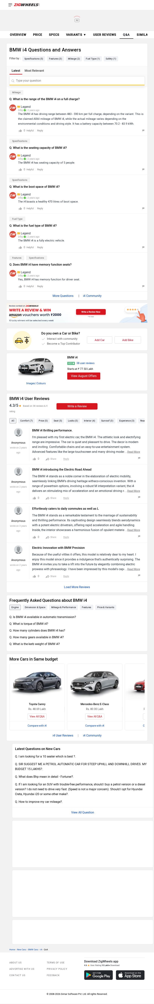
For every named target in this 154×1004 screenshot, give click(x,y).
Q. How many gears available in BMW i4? (36, 637)
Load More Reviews (77, 587)
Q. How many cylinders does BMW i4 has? (37, 630)
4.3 (70, 363)
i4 (41, 900)
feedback (53, 925)
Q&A (126, 34)
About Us (15, 913)
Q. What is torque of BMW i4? (28, 624)
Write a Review (77, 406)
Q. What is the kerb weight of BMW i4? (34, 644)
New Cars (21, 900)
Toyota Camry (37, 704)
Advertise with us (21, 919)
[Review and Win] (77, 313)
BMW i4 (72, 357)
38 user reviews (85, 363)
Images (30, 383)
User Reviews (104, 34)
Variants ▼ (76, 34)
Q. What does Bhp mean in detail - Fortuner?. (44, 776)
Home (12, 900)
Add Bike (127, 340)
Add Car (100, 340)
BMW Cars (33, 900)
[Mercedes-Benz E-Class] (94, 682)
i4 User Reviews (63, 735)
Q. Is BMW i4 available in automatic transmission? (42, 617)
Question (88, 812)
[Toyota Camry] (37, 682)
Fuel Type (17, 219)
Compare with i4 (37, 725)
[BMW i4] (36, 366)
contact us (17, 925)
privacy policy (57, 919)
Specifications (19, 141)
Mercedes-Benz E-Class (95, 704)
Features (16, 258)
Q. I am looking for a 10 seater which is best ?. (45, 756)
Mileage (16, 92)
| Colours (40, 383)
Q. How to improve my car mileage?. (39, 802)
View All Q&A (37, 716)
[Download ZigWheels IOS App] (130, 925)
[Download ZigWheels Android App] (98, 925)
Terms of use (56, 913)
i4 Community (92, 296)
